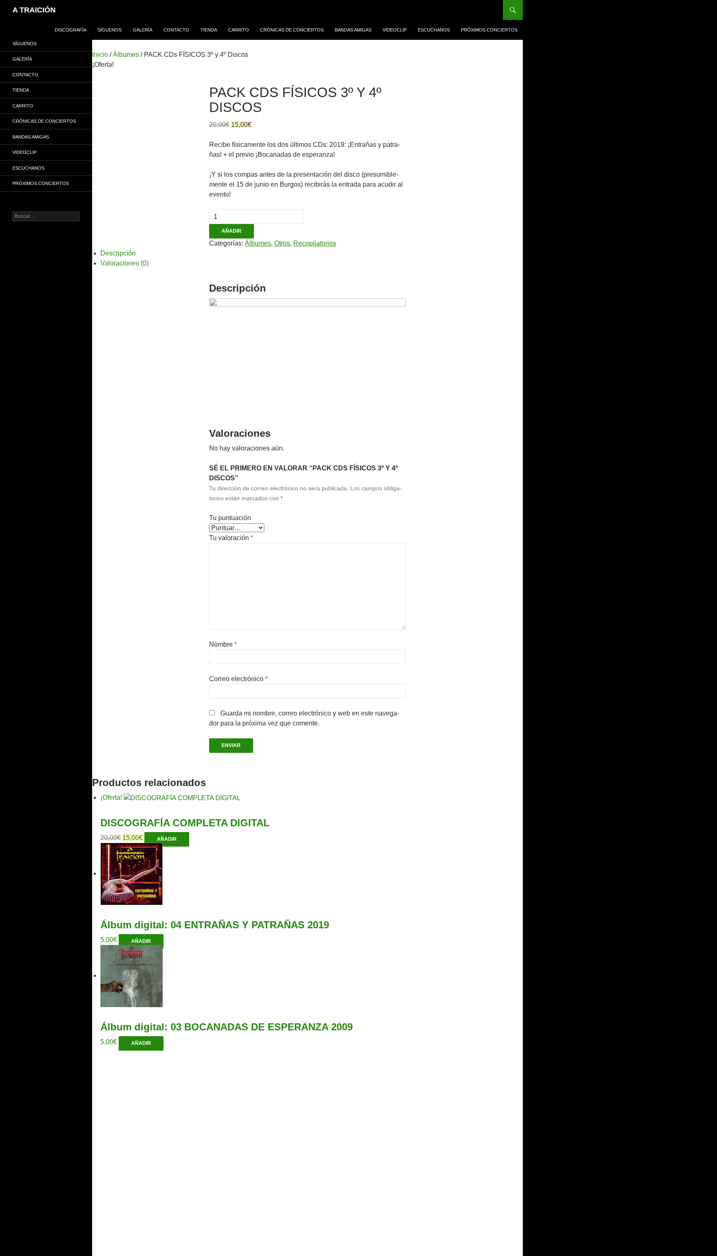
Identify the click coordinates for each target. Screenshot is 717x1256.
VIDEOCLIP (395, 29)
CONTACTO (176, 29)
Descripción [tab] (118, 253)
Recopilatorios (314, 243)
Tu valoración (231, 537)
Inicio (100, 54)
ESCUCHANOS (434, 29)
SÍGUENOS (110, 29)
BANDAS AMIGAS (353, 29)
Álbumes (126, 54)
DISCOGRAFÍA (70, 29)
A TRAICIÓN (34, 10)
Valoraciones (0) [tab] (124, 263)
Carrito (238, 29)
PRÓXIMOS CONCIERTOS (489, 29)
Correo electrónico (238, 678)
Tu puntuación (230, 517)
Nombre (223, 644)
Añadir (231, 231)
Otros (282, 243)
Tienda (208, 29)
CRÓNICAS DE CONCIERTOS (292, 29)
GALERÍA (142, 29)
